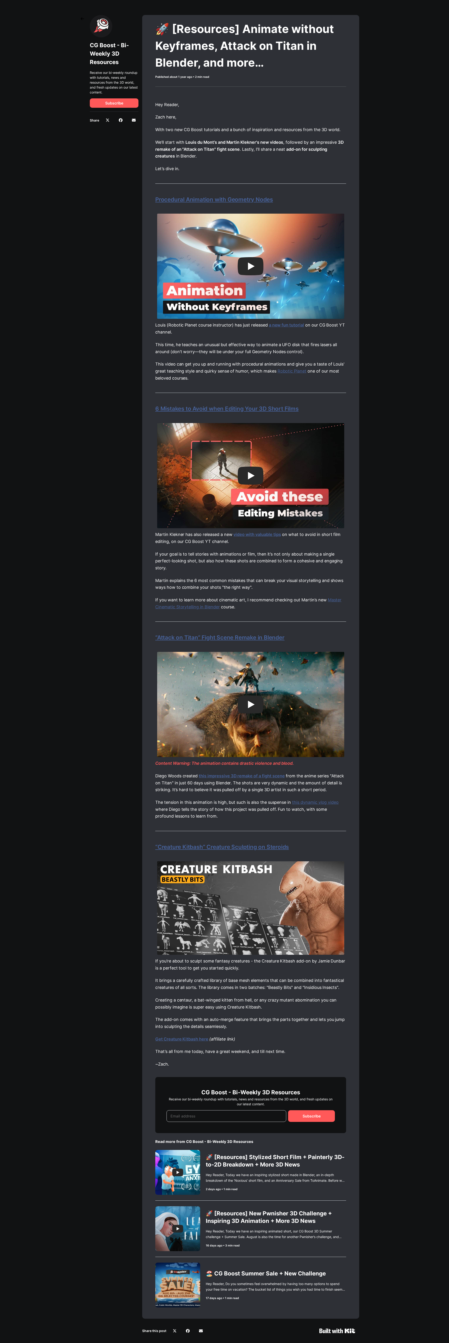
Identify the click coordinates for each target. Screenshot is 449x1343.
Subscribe (114, 103)
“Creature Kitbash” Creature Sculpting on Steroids (222, 847)
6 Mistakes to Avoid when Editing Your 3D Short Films (227, 408)
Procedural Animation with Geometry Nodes (214, 199)
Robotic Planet (292, 371)
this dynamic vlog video (315, 802)
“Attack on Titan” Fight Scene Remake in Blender (220, 637)
